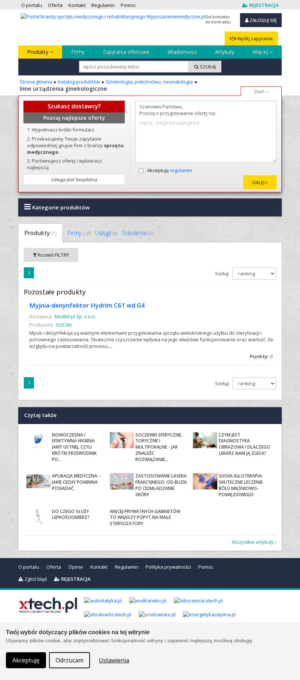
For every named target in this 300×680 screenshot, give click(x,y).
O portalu (28, 567)
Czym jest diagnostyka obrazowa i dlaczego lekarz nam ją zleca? (244, 444)
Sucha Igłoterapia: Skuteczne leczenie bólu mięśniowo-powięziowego (241, 485)
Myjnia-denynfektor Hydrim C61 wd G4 (87, 305)
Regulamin (126, 567)
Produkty (38, 51)
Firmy (78, 51)
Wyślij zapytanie (254, 38)
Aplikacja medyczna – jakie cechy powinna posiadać (76, 482)
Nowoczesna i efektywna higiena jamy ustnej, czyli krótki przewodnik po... (74, 447)
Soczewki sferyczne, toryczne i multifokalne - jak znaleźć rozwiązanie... (158, 447)
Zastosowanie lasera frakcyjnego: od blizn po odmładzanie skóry (161, 485)
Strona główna (36, 81)
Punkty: (261, 356)
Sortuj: (222, 273)
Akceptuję (169, 170)
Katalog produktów (79, 81)
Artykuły (224, 51)
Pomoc (205, 567)
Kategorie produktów (60, 207)
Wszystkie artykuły (253, 542)
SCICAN (64, 325)
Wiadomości (182, 51)
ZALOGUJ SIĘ (262, 20)
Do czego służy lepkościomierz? (71, 514)
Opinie (75, 567)
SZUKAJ (207, 66)
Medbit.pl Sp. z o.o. (75, 316)
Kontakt (99, 567)
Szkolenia (137, 233)
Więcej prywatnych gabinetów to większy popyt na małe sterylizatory (145, 517)
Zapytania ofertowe (126, 51)
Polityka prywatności (168, 567)
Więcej (261, 51)
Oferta (53, 567)
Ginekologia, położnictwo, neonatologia (149, 81)
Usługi (106, 233)
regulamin (181, 170)
